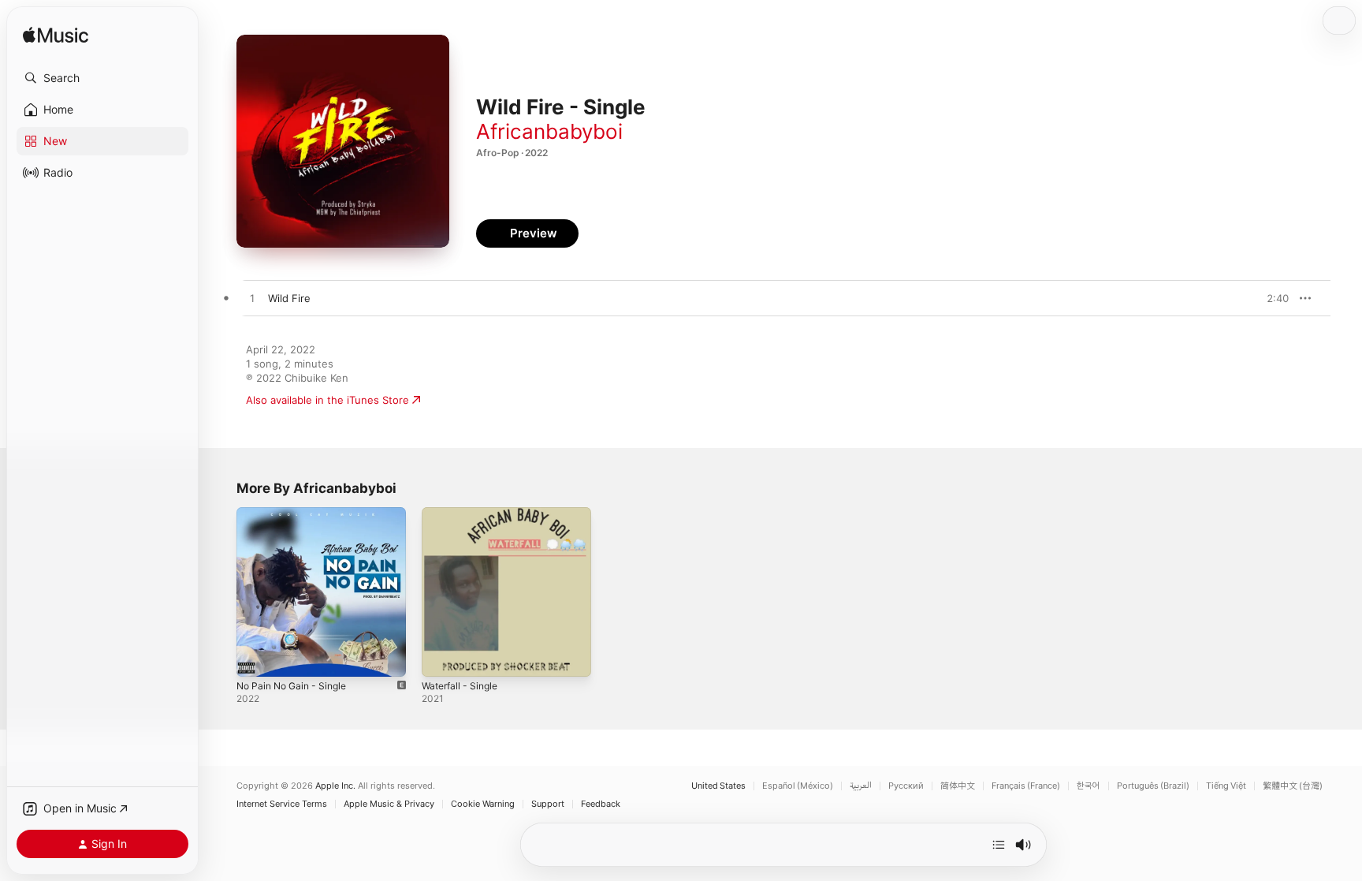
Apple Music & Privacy (389, 804)
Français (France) (1026, 786)
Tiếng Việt (1226, 786)
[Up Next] (998, 845)
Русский (906, 786)
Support (547, 804)
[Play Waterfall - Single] (441, 657)
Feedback (600, 804)
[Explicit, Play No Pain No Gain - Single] (256, 657)
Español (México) (797, 786)
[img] (55, 36)
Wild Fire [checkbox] (289, 298)
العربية (861, 786)
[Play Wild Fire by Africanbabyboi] (252, 299)
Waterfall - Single (463, 513)
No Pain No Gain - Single (297, 513)
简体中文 (957, 786)
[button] (102, 78)
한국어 (1088, 786)
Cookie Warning (483, 804)
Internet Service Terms (281, 804)
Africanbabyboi (549, 131)
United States (718, 786)
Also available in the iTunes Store (327, 400)
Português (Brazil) (1153, 786)
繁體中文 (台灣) (1293, 786)
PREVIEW (1271, 298)
